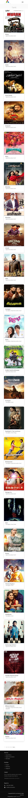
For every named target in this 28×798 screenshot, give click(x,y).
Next (14, 747)
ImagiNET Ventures (16, 796)
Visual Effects (8, 755)
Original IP (8, 768)
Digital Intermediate (10, 756)
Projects (7, 764)
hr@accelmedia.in (15, 778)
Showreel (8, 766)
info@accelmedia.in (10, 787)
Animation (8, 758)
